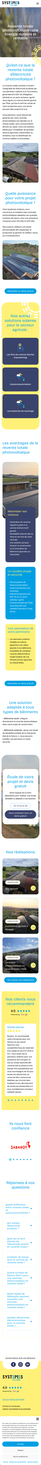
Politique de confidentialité (17, 1462)
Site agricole (11, 888)
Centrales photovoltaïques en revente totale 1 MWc (15, 965)
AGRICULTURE (13, 882)
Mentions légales (32, 1462)
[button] (37, 1419)
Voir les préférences (20, 1457)
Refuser (20, 1450)
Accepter (20, 1444)
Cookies (5, 1462)
